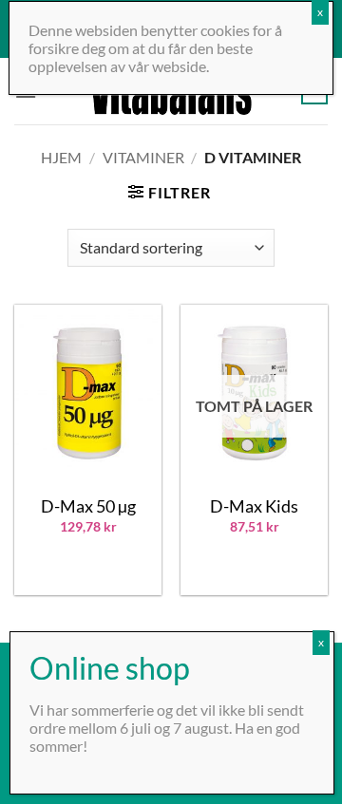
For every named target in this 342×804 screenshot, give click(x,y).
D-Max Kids (254, 505)
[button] (169, 192)
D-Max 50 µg (88, 505)
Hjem (61, 157)
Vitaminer (143, 157)
